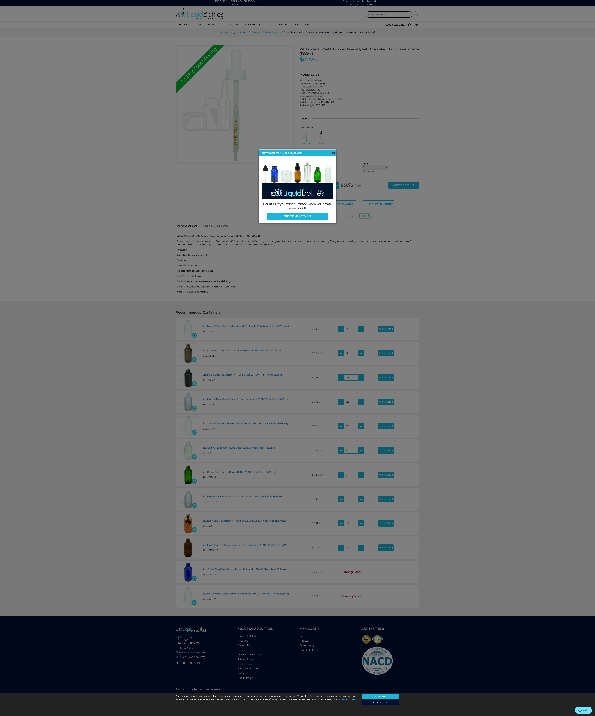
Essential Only (380, 702)
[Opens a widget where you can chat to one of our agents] (583, 710)
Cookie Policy (348, 699)
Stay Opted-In (380, 696)
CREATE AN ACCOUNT (297, 216)
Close (333, 153)
